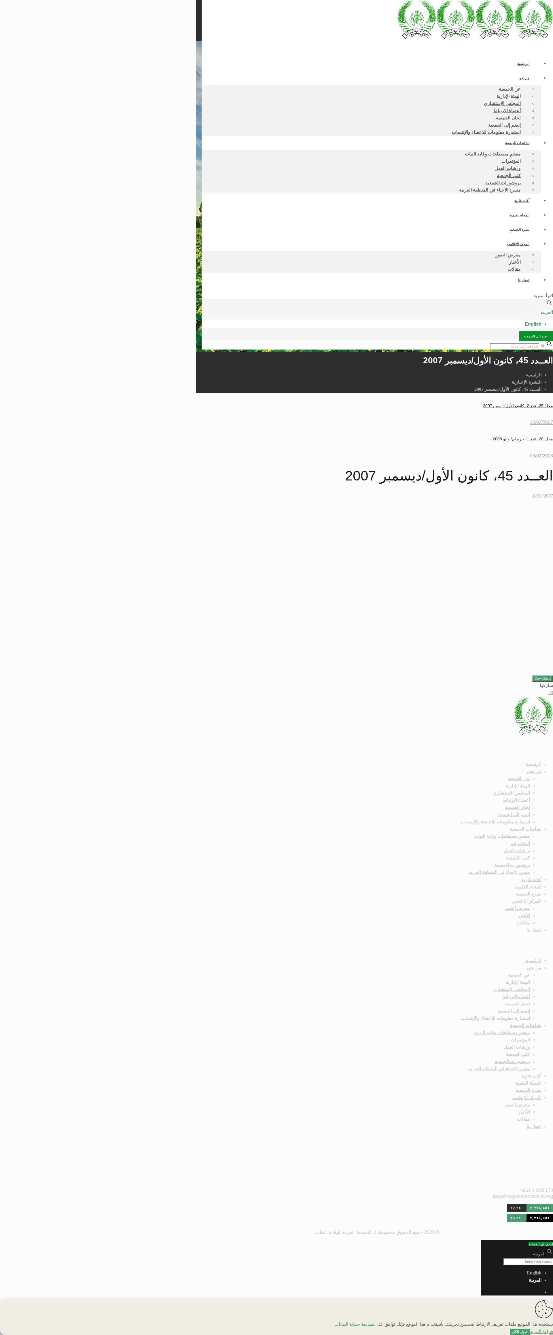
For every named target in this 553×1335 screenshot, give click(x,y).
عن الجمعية (519, 778)
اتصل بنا (534, 929)
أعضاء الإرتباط (516, 800)
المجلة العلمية (528, 886)
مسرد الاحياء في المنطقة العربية (499, 872)
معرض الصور (517, 908)
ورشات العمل (517, 850)
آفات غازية (531, 879)
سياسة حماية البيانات (354, 1324)
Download (543, 678)
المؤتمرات (520, 843)
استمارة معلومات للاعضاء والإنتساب (495, 821)
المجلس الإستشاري (511, 793)
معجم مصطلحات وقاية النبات (502, 836)
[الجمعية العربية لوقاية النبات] (475, 37)
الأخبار (524, 915)
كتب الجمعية (518, 857)
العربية (546, 312)
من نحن (534, 771)
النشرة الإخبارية (526, 382)
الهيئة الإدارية (518, 785)
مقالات (523, 922)
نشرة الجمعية (528, 893)
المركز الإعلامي (526, 901)
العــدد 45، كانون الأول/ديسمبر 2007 (507, 389)
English (533, 324)
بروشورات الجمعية (512, 865)
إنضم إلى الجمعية (536, 336)
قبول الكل (520, 1332)
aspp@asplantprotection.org (523, 1196)
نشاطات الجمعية (525, 829)
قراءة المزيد (541, 1331)
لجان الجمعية (517, 807)
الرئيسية (533, 374)
